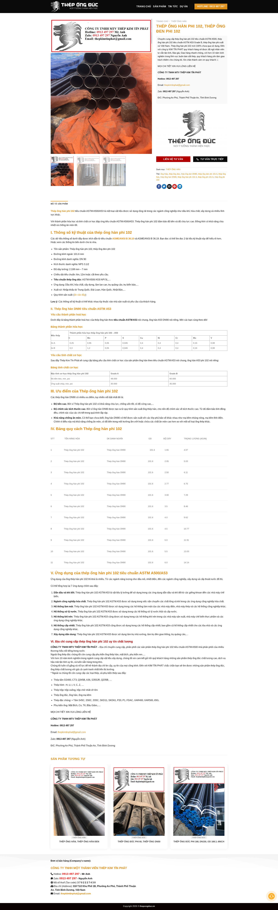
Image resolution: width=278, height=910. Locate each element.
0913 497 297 (70, 873)
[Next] (146, 86)
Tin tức (173, 6)
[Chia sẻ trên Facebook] (159, 186)
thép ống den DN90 (189, 174)
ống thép (164, 174)
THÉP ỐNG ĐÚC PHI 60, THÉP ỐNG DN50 (139, 841)
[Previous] (56, 86)
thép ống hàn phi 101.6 (187, 177)
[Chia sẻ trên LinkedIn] (179, 186)
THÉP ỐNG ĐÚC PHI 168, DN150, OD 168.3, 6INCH (198, 841)
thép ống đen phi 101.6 (207, 174)
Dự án (184, 6)
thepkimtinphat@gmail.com (177, 85)
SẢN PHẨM (159, 6)
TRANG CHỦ (143, 6)
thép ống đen (174, 174)
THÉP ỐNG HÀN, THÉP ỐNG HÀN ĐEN (79, 841)
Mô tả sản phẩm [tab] (59, 204)
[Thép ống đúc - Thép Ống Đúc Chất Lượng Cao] (75, 6)
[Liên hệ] (271, 896)
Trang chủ (162, 21)
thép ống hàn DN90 (168, 177)
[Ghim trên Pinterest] (174, 186)
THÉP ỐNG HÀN (178, 21)
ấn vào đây (79, 295)
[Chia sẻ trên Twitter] (164, 186)
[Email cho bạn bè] (169, 186)
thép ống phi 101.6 (205, 177)
